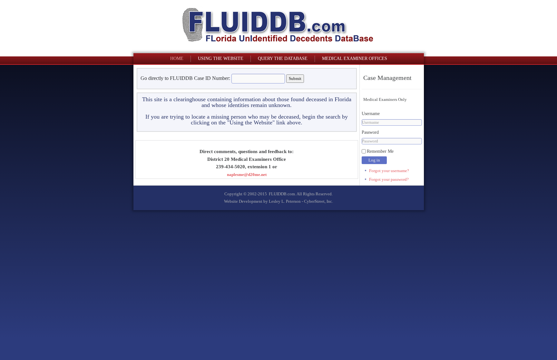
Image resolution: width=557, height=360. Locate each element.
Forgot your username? (389, 170)
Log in (374, 160)
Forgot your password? (389, 179)
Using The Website (220, 58)
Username (371, 113)
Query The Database (283, 58)
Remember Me (380, 151)
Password (370, 132)
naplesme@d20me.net (247, 174)
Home (176, 58)
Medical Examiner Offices (354, 58)
